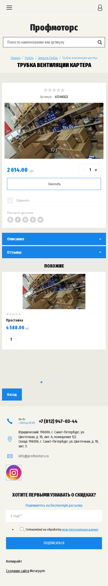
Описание (15, 239)
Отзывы (14, 252)
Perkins (29, 58)
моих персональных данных (80, 529)
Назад (12, 394)
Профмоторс (54, 27)
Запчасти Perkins (48, 58)
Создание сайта (17, 571)
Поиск (100, 42)
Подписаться (54, 543)
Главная (15, 58)
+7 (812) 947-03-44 (58, 421)
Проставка (14, 320)
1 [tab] (51, 150)
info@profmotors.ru (34, 456)
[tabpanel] (54, 131)
